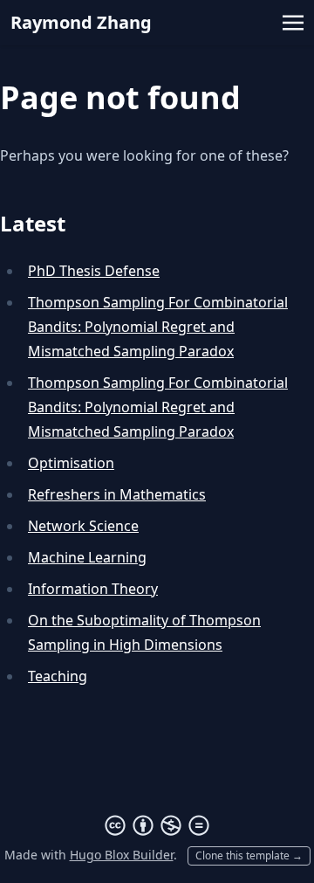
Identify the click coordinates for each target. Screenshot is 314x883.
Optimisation (71, 463)
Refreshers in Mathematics (117, 494)
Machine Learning (87, 557)
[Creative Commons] (157, 825)
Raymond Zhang (81, 22)
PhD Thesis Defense (94, 270)
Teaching (57, 676)
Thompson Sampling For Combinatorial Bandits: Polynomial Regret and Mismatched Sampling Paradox (158, 327)
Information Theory (93, 588)
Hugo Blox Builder (122, 854)
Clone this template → (249, 855)
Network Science (83, 525)
